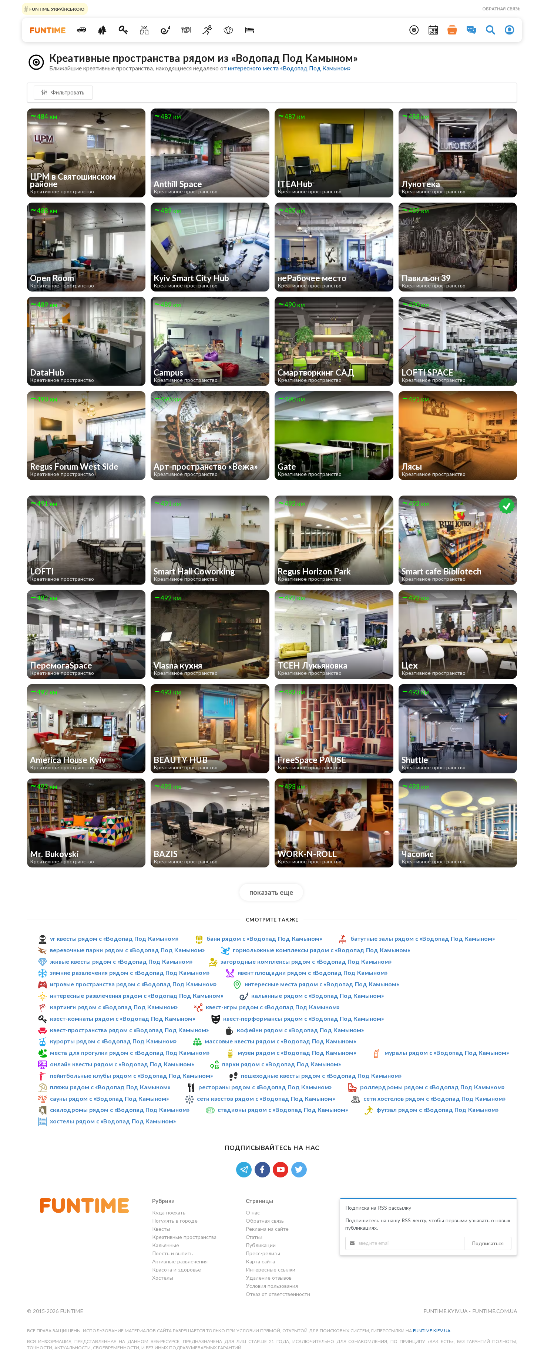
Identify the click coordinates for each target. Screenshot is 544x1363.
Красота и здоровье (176, 1269)
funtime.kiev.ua (431, 1330)
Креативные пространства (184, 1237)
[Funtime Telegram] (245, 1169)
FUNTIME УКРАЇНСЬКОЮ (56, 8)
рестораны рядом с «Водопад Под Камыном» (265, 1086)
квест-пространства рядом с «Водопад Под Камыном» (129, 1029)
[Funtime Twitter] (299, 1169)
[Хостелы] (249, 30)
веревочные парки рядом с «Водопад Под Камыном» (127, 949)
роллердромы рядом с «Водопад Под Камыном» (432, 1086)
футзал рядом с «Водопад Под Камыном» (437, 1109)
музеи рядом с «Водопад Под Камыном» (297, 1052)
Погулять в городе (175, 1220)
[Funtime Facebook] (264, 1169)
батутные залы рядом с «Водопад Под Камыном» (422, 938)
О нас (253, 1213)
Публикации (261, 1245)
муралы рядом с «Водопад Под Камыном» (447, 1052)
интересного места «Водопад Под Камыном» (289, 67)
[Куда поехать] (81, 30)
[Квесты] (123, 30)
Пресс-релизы (263, 1253)
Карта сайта (260, 1261)
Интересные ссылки (270, 1269)
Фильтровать (67, 92)
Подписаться (488, 1243)
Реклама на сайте (267, 1229)
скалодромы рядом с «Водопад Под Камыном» (119, 1109)
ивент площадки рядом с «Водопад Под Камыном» (312, 972)
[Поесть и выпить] (186, 30)
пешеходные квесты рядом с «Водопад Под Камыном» (321, 1075)
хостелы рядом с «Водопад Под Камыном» (113, 1120)
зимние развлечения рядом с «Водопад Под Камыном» (129, 972)
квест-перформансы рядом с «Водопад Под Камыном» (303, 1018)
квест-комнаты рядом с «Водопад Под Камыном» (122, 1018)
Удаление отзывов (269, 1277)
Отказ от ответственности (278, 1294)
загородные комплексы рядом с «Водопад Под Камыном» (306, 961)
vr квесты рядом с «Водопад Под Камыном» (114, 938)
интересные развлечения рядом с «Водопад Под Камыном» (136, 995)
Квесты (161, 1229)
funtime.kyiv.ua (446, 1311)
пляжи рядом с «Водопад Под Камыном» (110, 1086)
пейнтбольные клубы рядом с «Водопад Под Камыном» (131, 1075)
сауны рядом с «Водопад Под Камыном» (109, 1098)
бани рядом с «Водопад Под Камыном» (264, 938)
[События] (433, 30)
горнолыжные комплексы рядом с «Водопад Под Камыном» (321, 949)
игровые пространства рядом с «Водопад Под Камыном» (133, 983)
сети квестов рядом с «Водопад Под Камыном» (266, 1098)
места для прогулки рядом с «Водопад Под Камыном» (129, 1052)
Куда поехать (168, 1213)
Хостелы (162, 1277)
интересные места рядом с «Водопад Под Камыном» (322, 983)
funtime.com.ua (494, 1311)
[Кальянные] (165, 30)
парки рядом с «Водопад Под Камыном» (281, 1063)
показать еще (271, 892)
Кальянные (165, 1245)
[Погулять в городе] (102, 30)
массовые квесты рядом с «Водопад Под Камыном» (280, 1040)
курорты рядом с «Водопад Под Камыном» (113, 1040)
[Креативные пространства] (144, 30)
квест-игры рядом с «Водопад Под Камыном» (272, 1006)
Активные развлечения (180, 1261)
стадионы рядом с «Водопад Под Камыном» (283, 1109)
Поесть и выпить (172, 1253)
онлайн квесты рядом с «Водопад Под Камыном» (122, 1063)
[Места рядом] (414, 30)
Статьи (254, 1237)
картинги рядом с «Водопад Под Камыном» (114, 1006)
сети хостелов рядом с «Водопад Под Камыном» (434, 1098)
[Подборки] (452, 30)
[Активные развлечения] (207, 30)
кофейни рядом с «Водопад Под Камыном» (300, 1029)
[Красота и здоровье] (228, 30)
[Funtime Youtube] (282, 1169)
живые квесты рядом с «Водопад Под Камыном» (121, 961)
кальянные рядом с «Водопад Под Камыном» (317, 995)
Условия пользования (272, 1286)
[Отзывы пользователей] (471, 30)
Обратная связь (501, 8)
